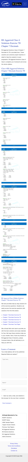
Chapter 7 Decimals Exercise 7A (12, 315)
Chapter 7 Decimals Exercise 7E (12, 322)
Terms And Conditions (14, 446)
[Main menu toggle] (25, 4)
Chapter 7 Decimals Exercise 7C (12, 319)
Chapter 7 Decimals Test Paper (11, 324)
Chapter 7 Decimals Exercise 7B (12, 317)
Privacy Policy (14, 443)
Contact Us (14, 450)
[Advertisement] (14, 23)
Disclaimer (14, 448)
